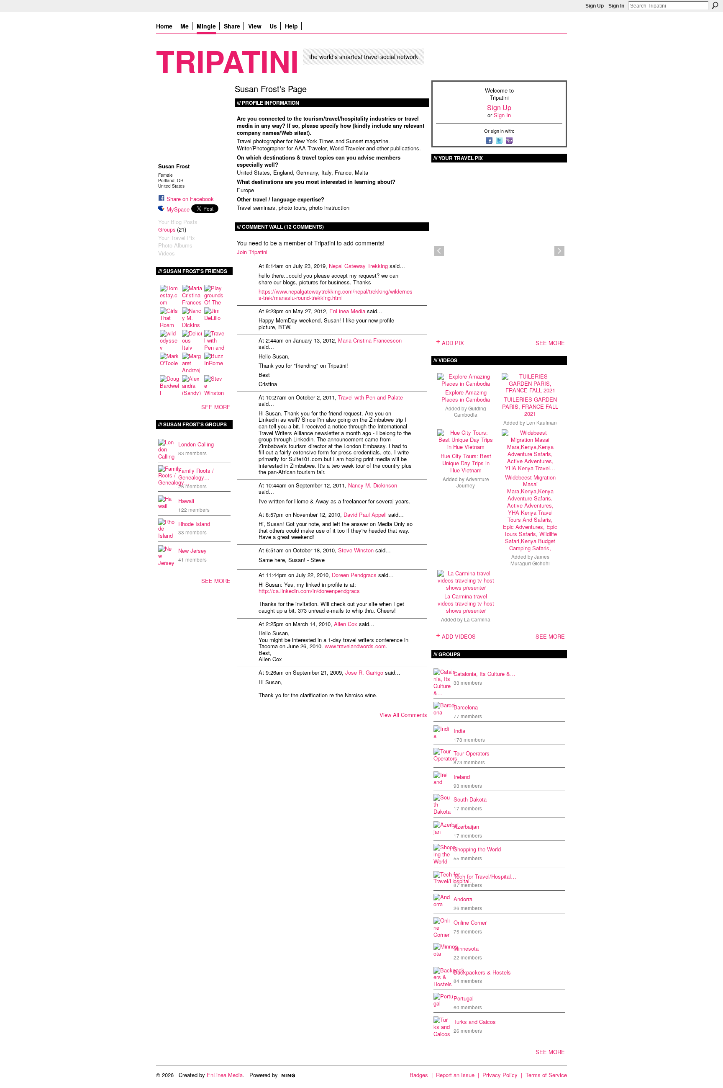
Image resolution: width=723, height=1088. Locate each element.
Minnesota (466, 948)
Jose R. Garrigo (364, 672)
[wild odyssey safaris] (170, 340)
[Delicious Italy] (192, 340)
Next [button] (559, 251)
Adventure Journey (472, 482)
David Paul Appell (365, 514)
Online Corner (470, 922)
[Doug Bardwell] (170, 385)
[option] (499, 251)
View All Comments (403, 715)
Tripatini (227, 60)
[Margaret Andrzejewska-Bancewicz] (192, 363)
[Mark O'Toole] (170, 363)
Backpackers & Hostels (482, 972)
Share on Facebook (190, 199)
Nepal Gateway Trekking (358, 266)
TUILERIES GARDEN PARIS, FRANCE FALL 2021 (530, 406)
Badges (419, 1075)
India (459, 731)
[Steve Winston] (214, 385)
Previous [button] (439, 251)
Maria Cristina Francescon (370, 340)
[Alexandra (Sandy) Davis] (192, 385)
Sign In (616, 6)
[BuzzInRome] (214, 363)
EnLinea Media (347, 311)
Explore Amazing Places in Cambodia (465, 395)
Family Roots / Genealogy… (196, 474)
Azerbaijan (466, 826)
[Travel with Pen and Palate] (214, 340)
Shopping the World (477, 849)
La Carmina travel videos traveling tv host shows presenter (466, 603)
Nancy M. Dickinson (372, 485)
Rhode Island (194, 524)
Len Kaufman (541, 422)
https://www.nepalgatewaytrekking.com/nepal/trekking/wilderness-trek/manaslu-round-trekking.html (336, 294)
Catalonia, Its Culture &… (484, 674)
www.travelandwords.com (355, 646)
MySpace (178, 209)
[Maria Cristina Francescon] (192, 295)
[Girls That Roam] (170, 317)
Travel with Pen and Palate (370, 397)
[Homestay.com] (170, 295)
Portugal (464, 998)
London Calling (196, 444)
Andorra (463, 899)
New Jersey (192, 550)
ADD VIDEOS (459, 636)
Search (715, 5)
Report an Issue (455, 1075)
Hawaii (186, 501)
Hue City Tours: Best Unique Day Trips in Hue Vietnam (466, 463)
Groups (166, 229)
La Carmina (477, 619)
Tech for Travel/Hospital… (485, 876)
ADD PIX (453, 343)
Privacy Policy (500, 1075)
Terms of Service (546, 1075)
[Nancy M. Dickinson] (192, 317)
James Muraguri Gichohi (530, 559)
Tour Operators (472, 753)
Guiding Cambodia (470, 411)
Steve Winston (356, 550)
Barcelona (466, 707)
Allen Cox (345, 624)
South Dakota (470, 799)
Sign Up (594, 6)
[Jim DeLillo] (214, 317)
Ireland (462, 777)
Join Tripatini (252, 252)
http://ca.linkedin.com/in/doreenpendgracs (309, 591)
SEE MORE (216, 407)
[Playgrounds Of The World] (214, 295)
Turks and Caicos (475, 1022)
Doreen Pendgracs (354, 575)
